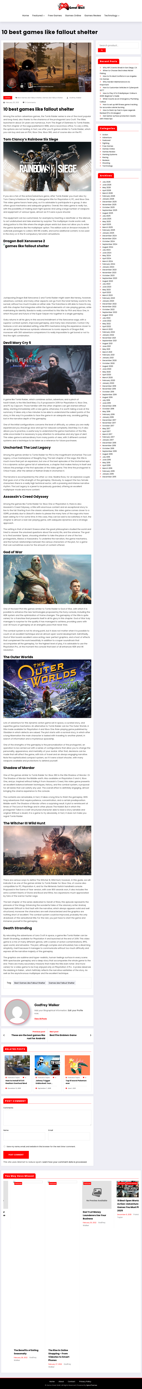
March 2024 (107, 261)
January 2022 (108, 335)
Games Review (92, 15)
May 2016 (106, 462)
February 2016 (108, 471)
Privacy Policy (85, 1381)
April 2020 (106, 374)
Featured (37, 15)
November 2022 (109, 306)
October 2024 (108, 241)
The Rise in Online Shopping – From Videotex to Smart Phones (48, 1355)
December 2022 (109, 304)
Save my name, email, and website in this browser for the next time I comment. (41, 1146)
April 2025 (106, 224)
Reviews (105, 160)
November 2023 (109, 272)
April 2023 (106, 292)
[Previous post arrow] (4, 1035)
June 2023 (106, 286)
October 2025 (108, 207)
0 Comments (30, 102)
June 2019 (106, 403)
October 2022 (108, 309)
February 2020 (108, 380)
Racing (105, 157)
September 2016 (109, 451)
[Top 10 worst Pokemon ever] (77, 1065)
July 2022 (106, 318)
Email (50, 1130)
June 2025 (106, 218)
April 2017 (106, 431)
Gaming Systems (109, 154)
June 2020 (106, 369)
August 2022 (107, 315)
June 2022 (106, 320)
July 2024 (106, 250)
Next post (54, 1032)
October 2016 (108, 448)
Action (7, 98)
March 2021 (107, 352)
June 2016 (106, 459)
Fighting (105, 143)
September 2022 (109, 312)
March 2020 (107, 377)
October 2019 (108, 391)
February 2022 (108, 332)
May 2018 (106, 411)
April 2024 (106, 258)
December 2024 (109, 235)
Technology (110, 15)
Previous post (39, 1032)
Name (6, 1130)
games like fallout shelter (52, 98)
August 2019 (107, 397)
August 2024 (107, 247)
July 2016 (106, 457)
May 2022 (106, 323)
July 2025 (106, 216)
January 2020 (108, 383)
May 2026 (106, 187)
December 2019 (109, 386)
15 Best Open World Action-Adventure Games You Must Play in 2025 (120, 1205)
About (61, 1381)
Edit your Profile (75, 1010)
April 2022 (106, 326)
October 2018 (108, 408)
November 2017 (109, 423)
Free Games (55, 15)
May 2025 (106, 221)
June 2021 (106, 346)
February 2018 (108, 414)
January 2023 (108, 301)
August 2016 (107, 454)
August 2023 (107, 281)
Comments (8, 1108)
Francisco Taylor (14, 1077)
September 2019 (109, 394)
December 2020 (109, 360)
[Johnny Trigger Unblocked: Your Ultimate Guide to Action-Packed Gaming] (47, 1065)
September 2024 (109, 244)
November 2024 (109, 238)
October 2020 (108, 363)
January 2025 (108, 233)
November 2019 (109, 389)
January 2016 (108, 474)
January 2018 (108, 417)
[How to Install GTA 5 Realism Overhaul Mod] (17, 1065)
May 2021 (106, 349)
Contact (71, 1381)
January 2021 (108, 357)
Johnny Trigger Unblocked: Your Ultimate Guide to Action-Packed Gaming (44, 1082)
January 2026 (108, 199)
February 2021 (108, 355)
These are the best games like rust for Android (28, 1037)
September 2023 (109, 278)
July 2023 (106, 284)
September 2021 (109, 340)
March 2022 (107, 329)
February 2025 (108, 230)
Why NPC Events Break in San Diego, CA (120, 67)
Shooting (106, 163)
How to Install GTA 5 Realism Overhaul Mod (16, 1082)
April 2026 (106, 190)
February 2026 (108, 196)
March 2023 (107, 295)
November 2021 (109, 338)
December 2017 (109, 420)
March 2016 (107, 468)
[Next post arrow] (90, 1035)
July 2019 (106, 400)
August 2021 (107, 343)
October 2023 (108, 275)
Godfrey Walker (75, 98)
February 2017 (108, 437)
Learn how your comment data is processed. (64, 1162)
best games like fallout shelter (30, 98)
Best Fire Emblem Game (63, 1035)
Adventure (107, 137)
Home (25, 15)
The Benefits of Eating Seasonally (16, 1352)
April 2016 (106, 465)
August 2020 (107, 366)
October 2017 (108, 425)
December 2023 (109, 269)
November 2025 (109, 204)
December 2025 (109, 201)
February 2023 (108, 298)
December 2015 (109, 476)
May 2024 (106, 255)
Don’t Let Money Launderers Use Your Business (84, 1215)
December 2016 (109, 442)
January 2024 (108, 267)
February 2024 (108, 264)
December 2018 (109, 406)
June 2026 (106, 184)
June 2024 (106, 252)
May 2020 (106, 372)
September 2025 (109, 210)
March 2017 (107, 434)
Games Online (73, 15)
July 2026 (106, 182)
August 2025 (107, 213)
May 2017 (106, 428)
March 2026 (107, 193)
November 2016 (109, 445)
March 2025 (107, 227)
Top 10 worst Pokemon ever (76, 1082)
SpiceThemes (91, 1385)
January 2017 (108, 440)
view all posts (40, 1019)
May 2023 (106, 289)
